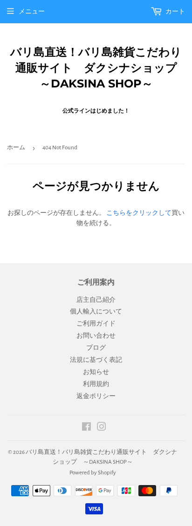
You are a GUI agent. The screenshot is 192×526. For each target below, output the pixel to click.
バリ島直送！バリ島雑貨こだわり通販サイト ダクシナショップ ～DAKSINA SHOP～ (97, 67)
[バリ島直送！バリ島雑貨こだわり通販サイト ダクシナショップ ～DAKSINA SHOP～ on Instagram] (101, 428)
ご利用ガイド (96, 323)
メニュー (32, 11)
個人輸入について (96, 311)
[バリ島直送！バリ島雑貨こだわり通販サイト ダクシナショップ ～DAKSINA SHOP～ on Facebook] (86, 428)
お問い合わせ (96, 336)
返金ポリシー (96, 396)
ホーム (16, 148)
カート (175, 11)
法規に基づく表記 (96, 360)
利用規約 (96, 384)
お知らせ (96, 372)
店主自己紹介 (96, 300)
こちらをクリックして (138, 213)
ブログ (96, 348)
